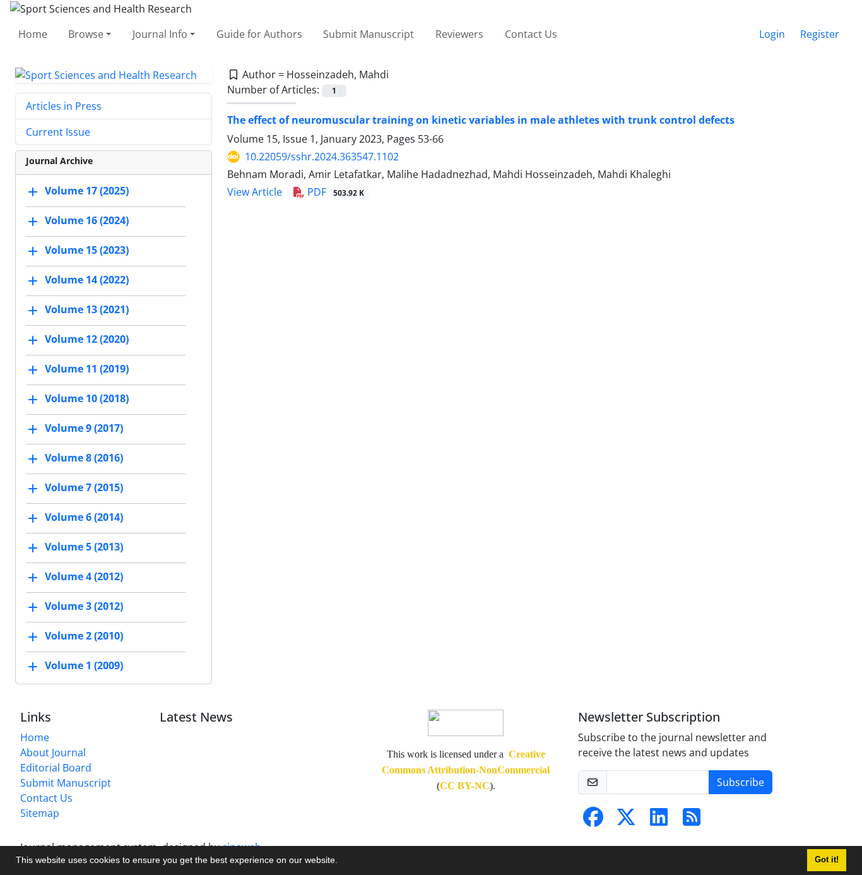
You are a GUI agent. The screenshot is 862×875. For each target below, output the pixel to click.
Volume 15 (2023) (87, 251)
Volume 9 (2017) (84, 429)
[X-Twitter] (626, 821)
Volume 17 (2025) (87, 191)
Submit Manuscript (368, 34)
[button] (342, 862)
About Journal (53, 752)
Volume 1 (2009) (84, 666)
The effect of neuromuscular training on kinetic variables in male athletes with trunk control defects (481, 120)
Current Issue (58, 132)
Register (819, 34)
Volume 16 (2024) (87, 221)
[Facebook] (593, 821)
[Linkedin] (659, 821)
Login (772, 34)
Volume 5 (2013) (84, 547)
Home (32, 34)
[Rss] (691, 821)
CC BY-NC (465, 785)
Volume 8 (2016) (84, 458)
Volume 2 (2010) (84, 636)
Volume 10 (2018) (87, 399)
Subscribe (740, 782)
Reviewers (459, 34)
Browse (85, 34)
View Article (254, 192)
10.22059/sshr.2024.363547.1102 (322, 157)
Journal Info (160, 34)
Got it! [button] (827, 859)
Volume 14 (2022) (87, 280)
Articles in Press (64, 106)
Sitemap (39, 813)
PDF (335, 192)
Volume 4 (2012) (84, 577)
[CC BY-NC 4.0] (466, 722)
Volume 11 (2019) (87, 369)
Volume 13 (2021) (87, 310)
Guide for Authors (259, 34)
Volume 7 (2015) (84, 488)
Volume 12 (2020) (87, 340)
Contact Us (531, 34)
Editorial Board (56, 768)
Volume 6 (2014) (84, 518)
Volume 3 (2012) (84, 607)
